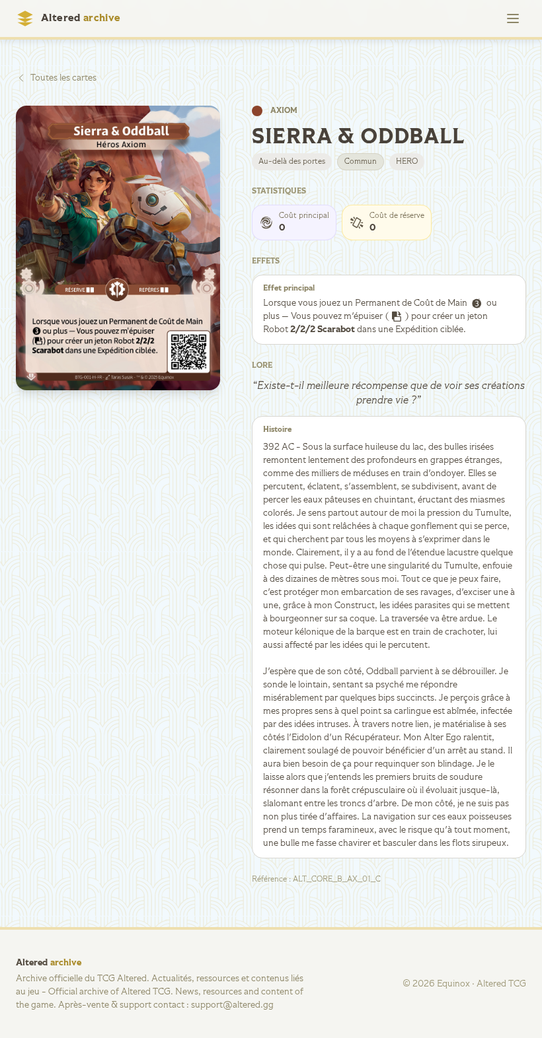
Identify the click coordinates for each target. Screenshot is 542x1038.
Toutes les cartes (63, 78)
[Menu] (513, 18)
